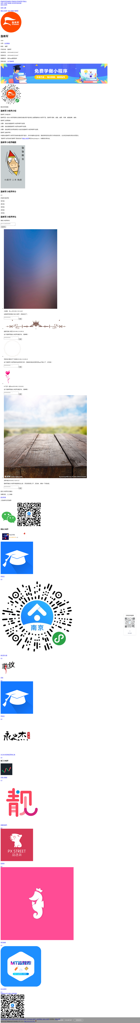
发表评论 (3, 227)
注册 (5, 8)
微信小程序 (4, 11)
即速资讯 (14, 1)
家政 (12, 11)
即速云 (25, 1)
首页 (2, 3)
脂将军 (16, 11)
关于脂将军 (10, 61)
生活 (9, 11)
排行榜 (14, 3)
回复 (20, 319)
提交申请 (3, 497)
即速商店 (8, 1)
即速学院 (19, 1)
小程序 (5, 3)
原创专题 (18, 3)
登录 (2, 8)
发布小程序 (4, 5)
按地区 (10, 3)
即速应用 (3, 1)
